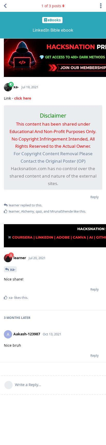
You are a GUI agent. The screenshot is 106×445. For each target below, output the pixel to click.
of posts (51, 5)
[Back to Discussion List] (5, 6)
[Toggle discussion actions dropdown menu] (101, 6)
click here (22, 98)
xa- (12, 269)
